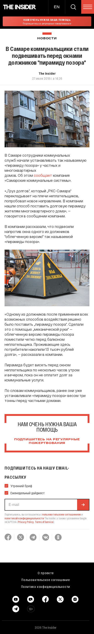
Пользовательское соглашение (45, 580)
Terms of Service (44, 521)
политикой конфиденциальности (24, 518)
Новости (47, 38)
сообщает (43, 175)
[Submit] (83, 504)
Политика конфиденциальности (45, 586)
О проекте (45, 573)
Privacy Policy (26, 521)
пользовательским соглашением (61, 514)
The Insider (47, 73)
